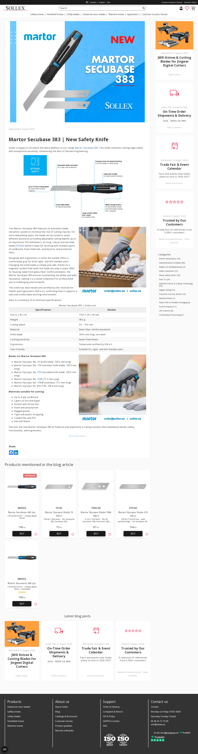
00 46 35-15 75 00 (159, 721)
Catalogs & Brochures (66, 716)
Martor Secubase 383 (86, 147)
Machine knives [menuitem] (116, 14)
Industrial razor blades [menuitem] (94, 14)
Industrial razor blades (18, 706)
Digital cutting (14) (167, 290)
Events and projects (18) (169, 259)
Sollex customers (58, 676)
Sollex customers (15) (168, 271)
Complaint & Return (113, 711)
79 (38, 361)
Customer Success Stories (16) (172, 294)
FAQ (105, 725)
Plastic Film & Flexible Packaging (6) (174, 302)
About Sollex (61, 706)
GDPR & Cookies (111, 721)
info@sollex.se (158, 724)
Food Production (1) (168, 307)
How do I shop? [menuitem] (190, 2)
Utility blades (13, 716)
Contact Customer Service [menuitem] (171, 2)
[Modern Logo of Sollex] (15, 10)
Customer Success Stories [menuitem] (155, 14)
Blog (57, 711)
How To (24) (164, 279)
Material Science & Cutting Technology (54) (176, 285)
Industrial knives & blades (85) (172, 263)
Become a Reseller (64, 730)
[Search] (143, 8)
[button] (187, 8)
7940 (40, 379)
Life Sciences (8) (166, 311)
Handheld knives (15, 721)
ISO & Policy (109, 716)
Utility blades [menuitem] (73, 14)
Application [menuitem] (132, 14)
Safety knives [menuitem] (37, 14)
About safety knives (77, 436)
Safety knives (14, 711)
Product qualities (63, 725)
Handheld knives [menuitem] (55, 14)
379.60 (19, 245)
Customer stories (64, 721)
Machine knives (15, 725)
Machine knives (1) (167, 298)
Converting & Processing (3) (171, 315)
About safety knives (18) (169, 275)
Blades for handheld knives (129, 672)
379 (39, 372)
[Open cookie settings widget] (4, 749)
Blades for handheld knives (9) (172, 267)
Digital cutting (21, 676)
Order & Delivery (111, 706)
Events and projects (95, 676)
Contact (155, 706)
